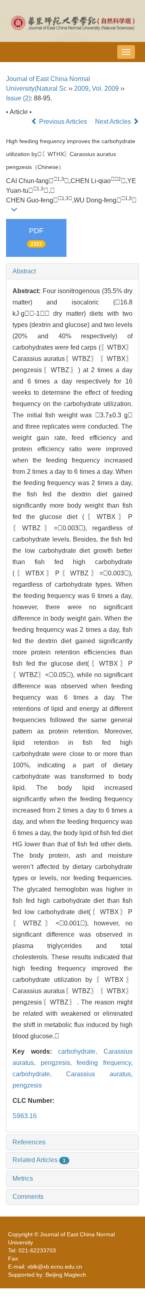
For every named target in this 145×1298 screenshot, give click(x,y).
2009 (81, 88)
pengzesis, (59, 1062)
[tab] (72, 271)
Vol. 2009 (105, 88)
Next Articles (114, 121)
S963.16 (24, 1116)
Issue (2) (18, 98)
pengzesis (27, 1085)
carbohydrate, (81, 1051)
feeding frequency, (105, 1062)
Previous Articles (63, 121)
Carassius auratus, (99, 1074)
